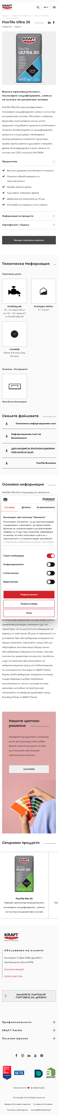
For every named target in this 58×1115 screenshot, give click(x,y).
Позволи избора (29, 604)
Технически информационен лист (36, 423)
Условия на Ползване (43, 1104)
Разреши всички (29, 594)
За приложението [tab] (46, 507)
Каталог (5, 16)
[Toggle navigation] (54, 7)
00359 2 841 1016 (13, 976)
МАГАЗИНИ (29, 769)
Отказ (29, 613)
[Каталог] (6, 7)
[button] (50, 22)
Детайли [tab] (26, 507)
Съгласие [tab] (9, 507)
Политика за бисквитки (17, 1110)
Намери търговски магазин (29, 240)
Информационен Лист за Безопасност (26, 436)
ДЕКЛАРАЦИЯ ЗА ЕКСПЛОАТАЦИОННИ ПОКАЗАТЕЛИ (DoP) (33, 450)
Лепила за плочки (41, 16)
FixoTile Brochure (46, 462)
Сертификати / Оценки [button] (15, 224)
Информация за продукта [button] (17, 215)
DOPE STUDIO (39, 1088)
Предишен (7, 27)
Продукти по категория (21, 16)
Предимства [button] (9, 161)
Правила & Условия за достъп (17, 1104)
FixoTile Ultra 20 (12, 18)
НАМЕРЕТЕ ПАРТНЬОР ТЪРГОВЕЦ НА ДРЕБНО (31, 996)
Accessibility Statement (41, 1110)
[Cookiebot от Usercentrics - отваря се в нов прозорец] (42, 499)
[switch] (51, 564)
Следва (17, 27)
